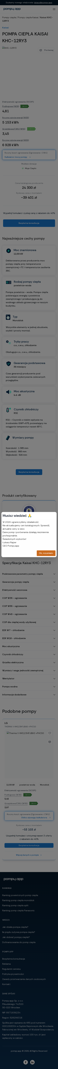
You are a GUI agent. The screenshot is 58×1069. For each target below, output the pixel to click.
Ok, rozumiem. (46, 553)
